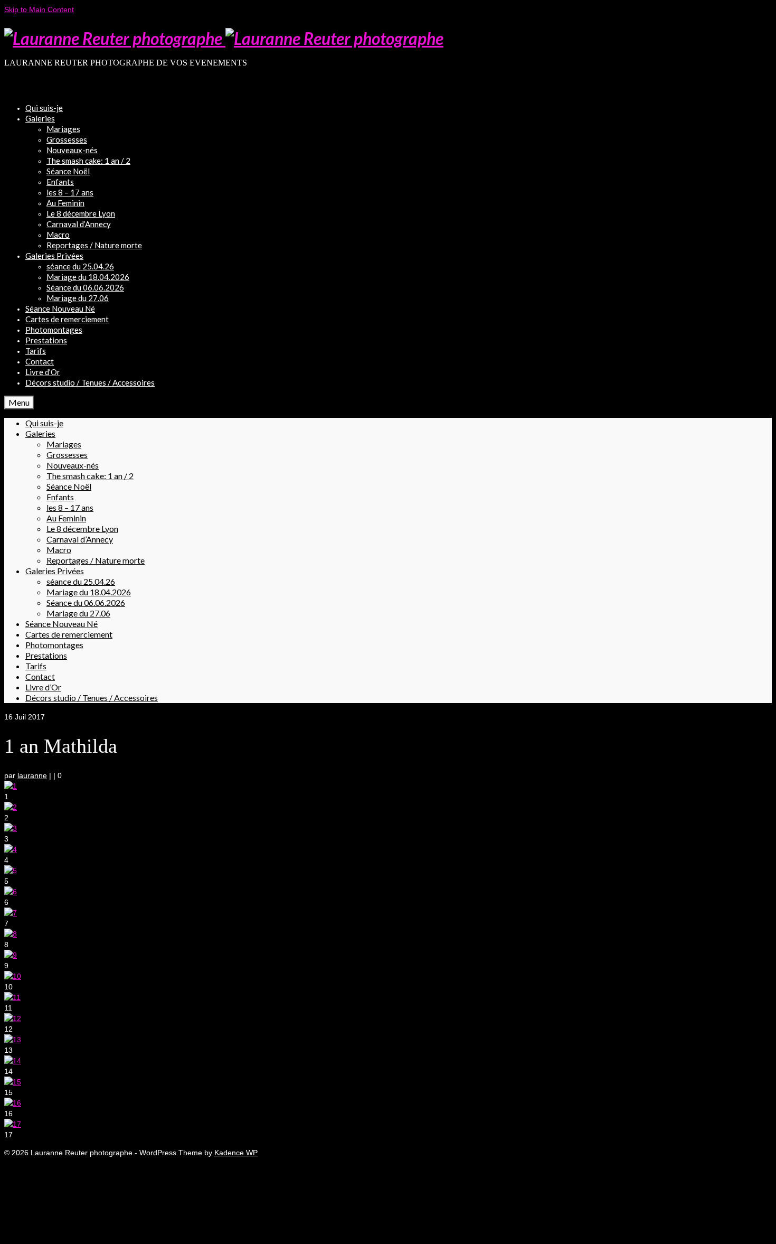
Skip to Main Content (39, 9)
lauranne (32, 775)
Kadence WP (236, 1152)
